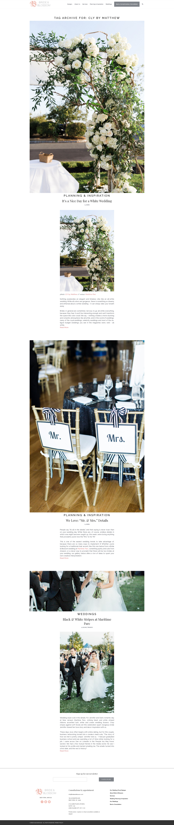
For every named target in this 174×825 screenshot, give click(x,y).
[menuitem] (69, 4)
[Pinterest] (49, 802)
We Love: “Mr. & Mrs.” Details (87, 520)
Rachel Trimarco (88, 627)
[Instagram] (45, 802)
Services (112, 796)
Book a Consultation (115, 804)
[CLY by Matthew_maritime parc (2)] (87, 426)
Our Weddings (114, 801)
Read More (64, 327)
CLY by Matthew (71, 294)
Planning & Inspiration (87, 195)
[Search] (142, 4)
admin (88, 205)
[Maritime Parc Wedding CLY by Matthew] (87, 591)
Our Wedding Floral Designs (118, 790)
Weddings (87, 614)
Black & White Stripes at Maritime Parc (87, 621)
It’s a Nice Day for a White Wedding (87, 201)
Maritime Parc (83, 549)
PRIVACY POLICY (59, 822)
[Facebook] (42, 802)
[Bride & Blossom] (45, 792)
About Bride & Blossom (116, 793)
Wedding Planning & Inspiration (119, 798)
